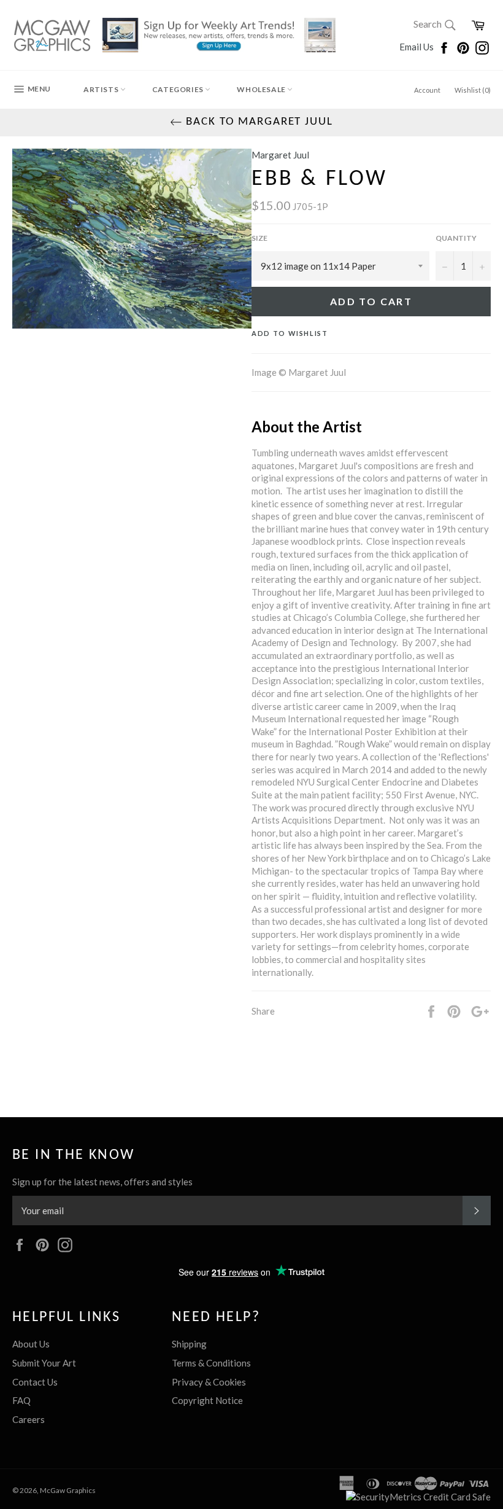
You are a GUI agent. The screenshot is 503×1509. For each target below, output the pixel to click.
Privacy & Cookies (209, 1381)
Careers (28, 1419)
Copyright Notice (207, 1400)
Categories (178, 89)
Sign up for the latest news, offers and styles (102, 1181)
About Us (31, 1343)
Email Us (417, 46)
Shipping (189, 1343)
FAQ (21, 1400)
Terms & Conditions (211, 1362)
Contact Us (35, 1381)
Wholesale (262, 89)
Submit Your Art (44, 1362)
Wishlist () (473, 90)
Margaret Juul (280, 154)
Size (259, 238)
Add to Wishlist (290, 333)
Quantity (456, 238)
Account (427, 90)
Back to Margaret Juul (257, 122)
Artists (101, 89)
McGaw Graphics (68, 1490)
